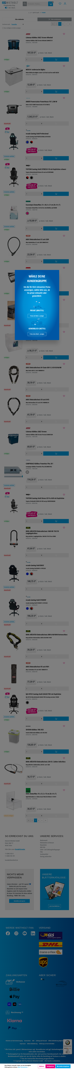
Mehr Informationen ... (23, 1067)
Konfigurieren (50, 1066)
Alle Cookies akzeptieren (63, 1066)
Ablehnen (41, 1066)
